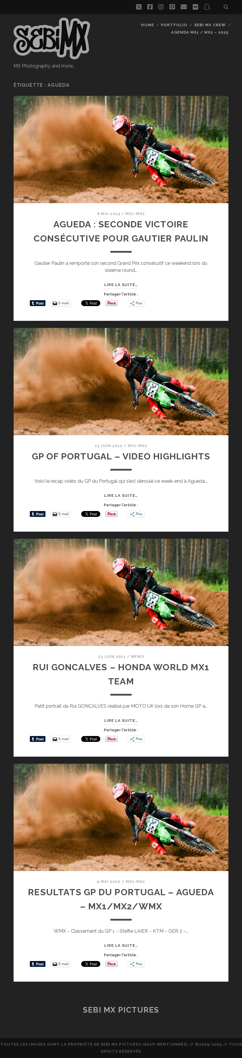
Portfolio (174, 25)
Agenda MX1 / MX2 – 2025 (200, 32)
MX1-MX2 (135, 213)
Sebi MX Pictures (121, 1010)
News (137, 656)
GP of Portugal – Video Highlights (121, 456)
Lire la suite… (121, 284)
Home (147, 25)
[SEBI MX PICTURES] (52, 56)
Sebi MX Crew (210, 25)
